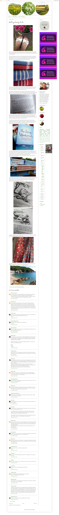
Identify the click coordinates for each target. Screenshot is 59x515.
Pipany (12, 438)
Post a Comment (12, 501)
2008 (41, 197)
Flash (43, 138)
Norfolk (49, 138)
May (47, 138)
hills (44, 141)
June (42, 181)
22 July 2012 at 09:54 (14, 298)
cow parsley (48, 140)
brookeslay (12, 472)
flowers (40, 141)
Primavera (41, 139)
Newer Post (11, 503)
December (42, 152)
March (42, 185)
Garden (41, 134)
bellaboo (12, 371)
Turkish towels (29, 155)
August (42, 162)
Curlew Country (42, 91)
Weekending (42, 179)
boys (43, 134)
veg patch (43, 136)
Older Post (35, 503)
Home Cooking (22, 17)
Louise (12, 465)
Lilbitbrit (12, 335)
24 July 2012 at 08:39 (14, 469)
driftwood (12, 432)
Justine (12, 358)
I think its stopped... (42, 177)
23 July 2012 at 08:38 (14, 435)
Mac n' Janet (13, 327)
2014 (41, 147)
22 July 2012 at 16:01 (14, 332)
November (42, 155)
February (42, 188)
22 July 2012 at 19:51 (14, 382)
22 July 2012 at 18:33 (14, 368)
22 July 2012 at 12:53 (14, 324)
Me (49, 131)
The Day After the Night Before (42, 168)
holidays (48, 130)
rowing (40, 142)
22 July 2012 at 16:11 (14, 355)
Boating (49, 136)
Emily (12, 400)
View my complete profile (43, 103)
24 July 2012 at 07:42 (14, 462)
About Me (15, 17)
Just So (46, 138)
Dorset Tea (41, 137)
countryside (42, 133)
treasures (44, 130)
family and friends (45, 132)
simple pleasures (43, 131)
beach (46, 140)
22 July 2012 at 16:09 (14, 347)
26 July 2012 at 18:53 (14, 493)
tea (43, 142)
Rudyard (44, 139)
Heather (12, 385)
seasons (42, 129)
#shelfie (47, 136)
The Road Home (47, 139)
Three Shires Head (42, 140)
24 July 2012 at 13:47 (14, 476)
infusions (46, 141)
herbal (42, 141)
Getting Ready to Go (42, 174)
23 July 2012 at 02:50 (14, 403)
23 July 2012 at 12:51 (14, 450)
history (44, 135)
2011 (41, 193)
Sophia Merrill (13, 496)
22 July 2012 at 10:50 (14, 310)
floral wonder (47, 133)
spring (42, 142)
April (42, 184)
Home (10, 17)
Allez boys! (42, 171)
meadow (49, 141)
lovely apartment (18, 153)
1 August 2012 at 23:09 (14, 499)
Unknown (12, 301)
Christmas (48, 129)
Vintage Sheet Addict (14, 393)
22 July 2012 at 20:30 (14, 390)
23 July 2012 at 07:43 (14, 417)
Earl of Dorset (45, 137)
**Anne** (12, 313)
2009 (41, 196)
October (42, 157)
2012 (41, 150)
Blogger (33, 509)
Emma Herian (13, 446)
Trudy (12, 453)
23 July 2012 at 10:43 (14, 443)
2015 (41, 146)
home (41, 130)
